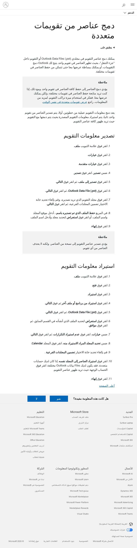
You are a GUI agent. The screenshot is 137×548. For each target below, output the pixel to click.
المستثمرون (39, 490)
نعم (59, 398)
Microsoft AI (127, 473)
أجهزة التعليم (39, 422)
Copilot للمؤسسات (125, 428)
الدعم (130, 12)
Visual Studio (82, 513)
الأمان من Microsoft (124, 479)
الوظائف (40, 473)
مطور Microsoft (81, 473)
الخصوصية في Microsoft (33, 485)
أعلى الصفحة (107, 386)
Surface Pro (128, 417)
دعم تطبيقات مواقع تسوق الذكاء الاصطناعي (70, 485)
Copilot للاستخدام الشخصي (121, 434)
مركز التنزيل (83, 422)
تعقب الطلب (83, 428)
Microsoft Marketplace (78, 496)
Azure (130, 485)
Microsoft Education (35, 417)
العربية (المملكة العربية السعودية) (113, 524)
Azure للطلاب (38, 457)
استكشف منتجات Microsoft (121, 445)
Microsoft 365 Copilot (123, 508)
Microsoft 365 (127, 440)
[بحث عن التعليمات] (124, 5)
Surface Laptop (126, 422)
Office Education (37, 440)
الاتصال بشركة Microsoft (103, 541)
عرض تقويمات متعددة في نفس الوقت (65, 102)
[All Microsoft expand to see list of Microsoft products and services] (132, 5)
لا (36, 398)
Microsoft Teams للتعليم (34, 428)
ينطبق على (106, 47)
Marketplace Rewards (79, 508)
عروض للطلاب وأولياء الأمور (32, 451)
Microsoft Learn (81, 479)
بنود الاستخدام (68, 541)
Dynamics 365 (127, 490)
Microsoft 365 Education (33, 434)
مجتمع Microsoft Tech (79, 490)
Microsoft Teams (125, 513)
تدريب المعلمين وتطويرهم (33, 445)
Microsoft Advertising (123, 502)
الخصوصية (83, 541)
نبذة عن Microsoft (36, 479)
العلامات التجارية (50, 541)
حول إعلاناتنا (34, 541)
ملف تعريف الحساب (80, 417)
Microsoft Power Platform (77, 502)
